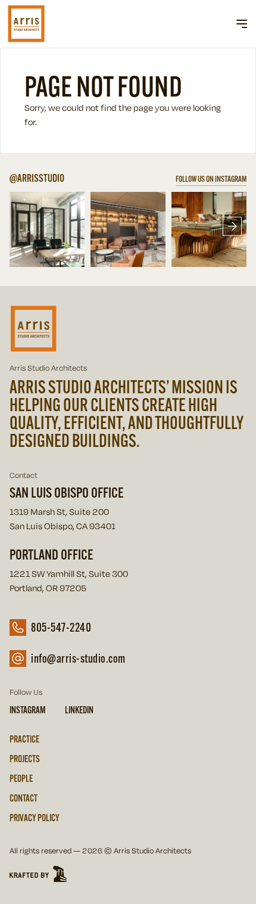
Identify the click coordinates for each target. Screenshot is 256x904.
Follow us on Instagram (211, 178)
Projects (25, 759)
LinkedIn (79, 710)
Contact (24, 798)
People (21, 778)
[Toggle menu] (242, 24)
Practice (24, 739)
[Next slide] (232, 226)
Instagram (28, 710)
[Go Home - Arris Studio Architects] (45, 23)
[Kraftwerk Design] (128, 875)
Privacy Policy (35, 818)
